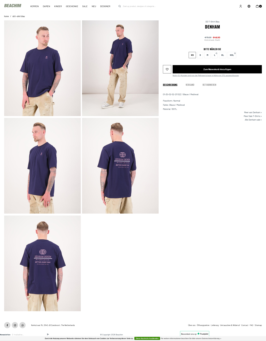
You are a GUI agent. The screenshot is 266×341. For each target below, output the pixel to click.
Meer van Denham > (253, 112)
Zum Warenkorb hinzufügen (217, 69)
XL (222, 55)
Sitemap (258, 325)
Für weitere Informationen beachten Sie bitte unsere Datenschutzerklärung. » (191, 338)
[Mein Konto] (240, 6)
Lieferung (215, 325)
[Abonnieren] (48, 334)
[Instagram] (15, 325)
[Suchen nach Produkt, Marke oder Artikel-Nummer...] (117, 6)
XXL (232, 55)
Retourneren (209, 84)
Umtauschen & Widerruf (230, 325)
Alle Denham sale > (253, 119)
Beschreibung (170, 84)
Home (6, 16)
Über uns (191, 325)
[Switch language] (249, 6)
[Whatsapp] (22, 325)
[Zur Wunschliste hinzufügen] (167, 69)
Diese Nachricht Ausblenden (147, 338)
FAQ (251, 325)
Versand (190, 84)
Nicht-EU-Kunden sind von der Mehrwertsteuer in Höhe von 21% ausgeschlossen (206, 75)
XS (192, 55)
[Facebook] (7, 325)
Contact (244, 325)
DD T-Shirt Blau (18, 16)
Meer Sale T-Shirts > (253, 116)
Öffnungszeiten (203, 325)
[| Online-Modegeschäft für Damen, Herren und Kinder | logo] (13, 6)
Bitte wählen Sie (212, 49)
